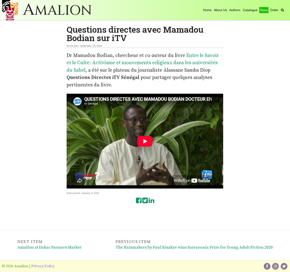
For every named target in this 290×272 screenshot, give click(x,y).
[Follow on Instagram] (276, 266)
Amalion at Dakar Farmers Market (49, 247)
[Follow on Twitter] (284, 266)
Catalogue (250, 10)
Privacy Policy (42, 266)
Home (207, 10)
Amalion (57, 10)
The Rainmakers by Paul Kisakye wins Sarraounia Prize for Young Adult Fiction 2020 (194, 247)
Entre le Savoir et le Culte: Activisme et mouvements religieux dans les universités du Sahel (143, 62)
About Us (220, 10)
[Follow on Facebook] (267, 266)
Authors (234, 10)
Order (274, 10)
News (264, 10)
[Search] (282, 10)
